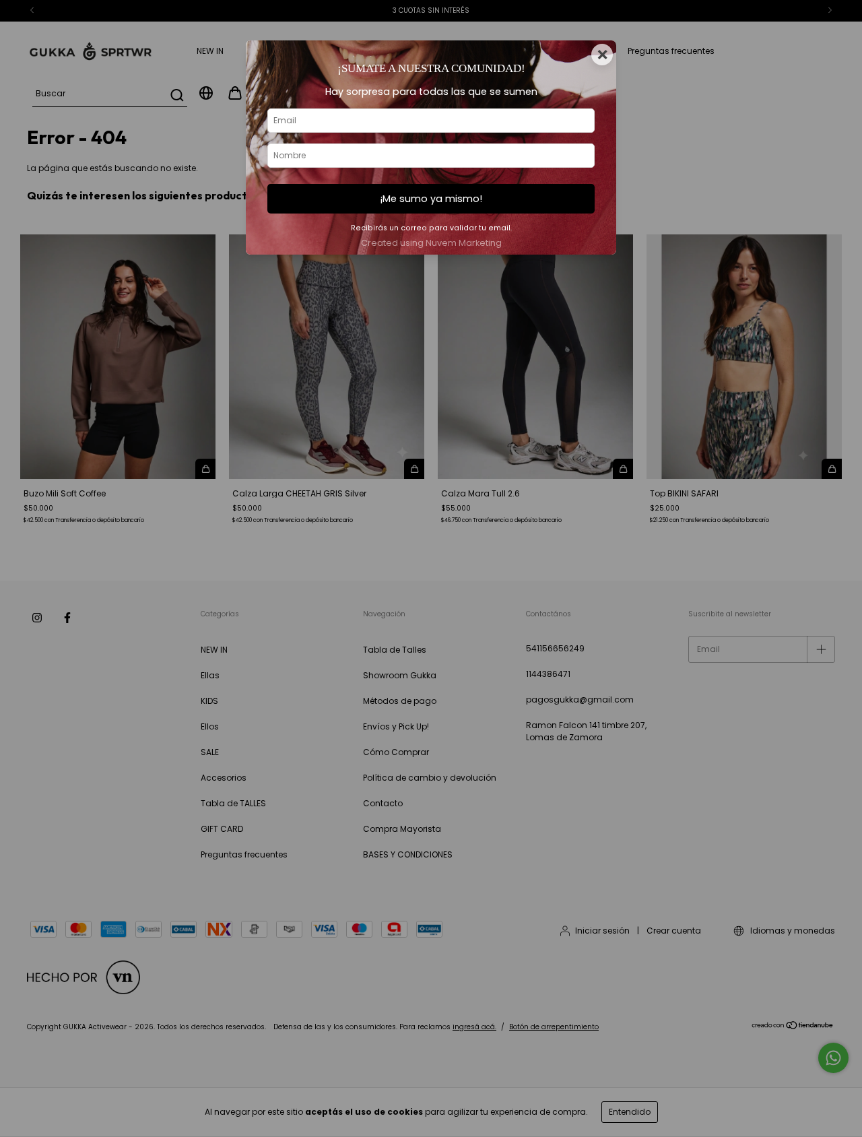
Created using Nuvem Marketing (431, 243)
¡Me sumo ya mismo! (431, 198)
